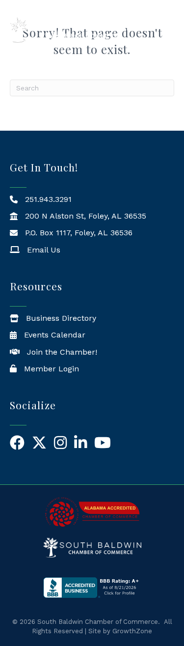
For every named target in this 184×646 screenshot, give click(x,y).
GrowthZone (132, 631)
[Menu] (169, 30)
